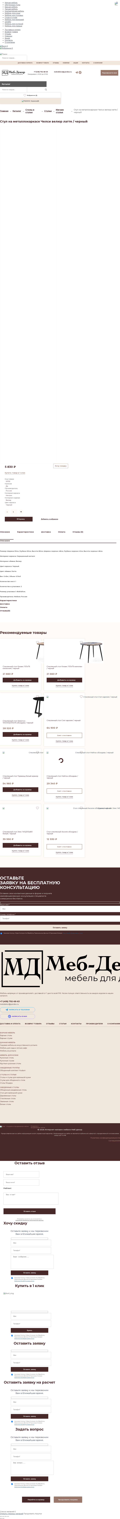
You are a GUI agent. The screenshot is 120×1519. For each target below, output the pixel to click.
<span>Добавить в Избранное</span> (37, 642)
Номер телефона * (7, 914)
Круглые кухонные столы (10, 1063)
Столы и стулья (11, 17)
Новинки (8, 36)
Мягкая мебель (11, 3)
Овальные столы (7, 1101)
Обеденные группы (10, 1068)
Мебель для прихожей (14, 20)
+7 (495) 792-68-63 (41, 72)
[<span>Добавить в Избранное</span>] (20, 654)
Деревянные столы (8, 1096)
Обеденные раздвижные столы (13, 1090)
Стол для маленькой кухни (11, 1093)
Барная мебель (11, 7)
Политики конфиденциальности (72, 933)
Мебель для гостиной (14, 24)
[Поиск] (46, 89)
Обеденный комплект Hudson (13, 1070)
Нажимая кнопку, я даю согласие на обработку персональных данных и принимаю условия (43, 933)
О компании (10, 42)
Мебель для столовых (14, 15)
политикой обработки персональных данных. (29, 1220)
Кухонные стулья (7, 1061)
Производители (94, 1024)
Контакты (9, 40)
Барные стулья (6, 1038)
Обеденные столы (12, 5)
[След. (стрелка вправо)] (3, 1518)
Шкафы (8, 22)
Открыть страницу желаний (11, 1514)
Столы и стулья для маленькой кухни (15, 1077)
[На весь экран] (6, 1516)
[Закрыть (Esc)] (1, 1516)
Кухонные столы (7, 1058)
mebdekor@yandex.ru (63, 72)
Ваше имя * (4, 905)
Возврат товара (11, 32)
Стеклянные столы (8, 1098)
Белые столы (5, 1104)
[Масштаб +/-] (8, 1516)
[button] (20, 680)
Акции (7, 38)
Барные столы (6, 1035)
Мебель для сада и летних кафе (13, 1048)
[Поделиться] (3, 1516)
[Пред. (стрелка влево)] (1, 1518)
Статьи (62, 1024)
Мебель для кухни (12, 13)
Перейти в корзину (36, 1500)
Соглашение (114, 1141)
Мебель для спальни (13, 26)
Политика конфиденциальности (105, 1138)
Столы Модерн (6, 1083)
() (35, 101)
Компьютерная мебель (14, 11)
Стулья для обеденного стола (12, 1080)
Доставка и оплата (12, 30)
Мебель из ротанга (8, 1051)
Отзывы (8, 34)
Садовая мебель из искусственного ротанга (18, 1045)
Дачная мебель (11, 9)
